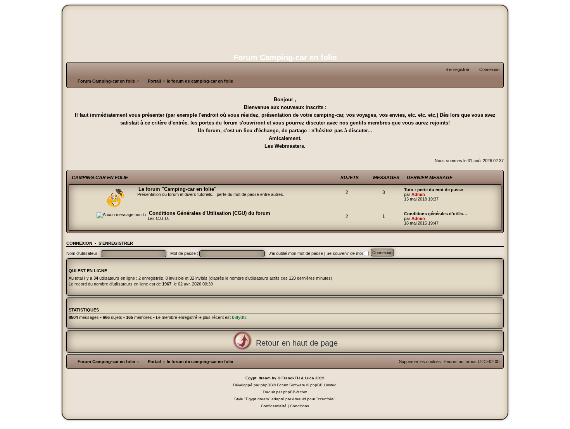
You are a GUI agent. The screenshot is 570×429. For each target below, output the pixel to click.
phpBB (267, 385)
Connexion (79, 243)
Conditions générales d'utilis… (435, 213)
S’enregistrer (115, 243)
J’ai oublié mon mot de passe (296, 253)
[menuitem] (485, 69)
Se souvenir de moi (345, 253)
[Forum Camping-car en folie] (285, 28)
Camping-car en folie (100, 177)
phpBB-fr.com (295, 392)
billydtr (239, 317)
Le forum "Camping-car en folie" (177, 189)
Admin (418, 194)
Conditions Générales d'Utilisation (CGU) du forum (209, 213)
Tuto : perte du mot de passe (433, 189)
